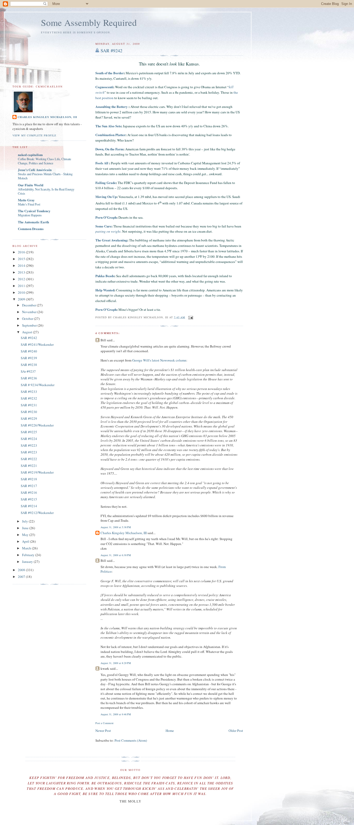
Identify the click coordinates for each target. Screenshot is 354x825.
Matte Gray (26, 199)
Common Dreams (31, 228)
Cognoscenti (104, 86)
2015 (22, 258)
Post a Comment (104, 723)
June (25, 528)
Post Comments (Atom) (131, 740)
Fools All (101, 162)
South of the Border (109, 72)
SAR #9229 (29, 418)
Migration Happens (30, 215)
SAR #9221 (29, 465)
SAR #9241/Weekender (37, 344)
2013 (22, 272)
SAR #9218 (29, 479)
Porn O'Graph (106, 217)
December (29, 305)
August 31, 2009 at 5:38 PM (116, 527)
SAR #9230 (29, 411)
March (27, 548)
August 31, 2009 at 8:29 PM (116, 663)
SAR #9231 (29, 405)
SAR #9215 (29, 499)
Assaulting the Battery (112, 106)
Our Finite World (30, 184)
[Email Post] (190, 317)
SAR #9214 (29, 506)
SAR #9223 (29, 445)
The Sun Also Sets (108, 125)
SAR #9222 (29, 458)
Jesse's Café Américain (35, 169)
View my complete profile (34, 135)
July (25, 521)
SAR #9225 (29, 432)
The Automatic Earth (33, 221)
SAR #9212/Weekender (37, 512)
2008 (22, 570)
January (28, 561)
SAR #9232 (29, 398)
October (28, 318)
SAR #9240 (29, 351)
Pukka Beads (104, 275)
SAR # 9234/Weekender (37, 384)
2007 (22, 576)
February (28, 555)
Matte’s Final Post (29, 204)
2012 (22, 279)
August (27, 332)
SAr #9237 (28, 371)
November (29, 312)
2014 (22, 265)
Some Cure (103, 226)
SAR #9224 (29, 438)
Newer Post (103, 730)
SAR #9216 (29, 492)
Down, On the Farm (109, 148)
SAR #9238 (29, 364)
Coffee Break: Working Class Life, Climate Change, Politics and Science (44, 161)
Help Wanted (104, 290)
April (26, 541)
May (25, 534)
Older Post (236, 730)
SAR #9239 (29, 358)
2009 (22, 299)
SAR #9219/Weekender (37, 472)
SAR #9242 (111, 50)
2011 (22, 285)
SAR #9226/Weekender (37, 425)
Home (170, 730)
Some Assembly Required (89, 22)
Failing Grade (105, 182)
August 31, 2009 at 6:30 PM (116, 555)
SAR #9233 (29, 391)
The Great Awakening (111, 240)
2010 (22, 292)
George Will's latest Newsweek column (159, 360)
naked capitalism (30, 154)
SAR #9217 (29, 485)
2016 (22, 252)
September (30, 325)
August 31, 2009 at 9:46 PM (116, 714)
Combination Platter (110, 134)
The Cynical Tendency (34, 210)
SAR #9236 (29, 378)
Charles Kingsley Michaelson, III (124, 533)
